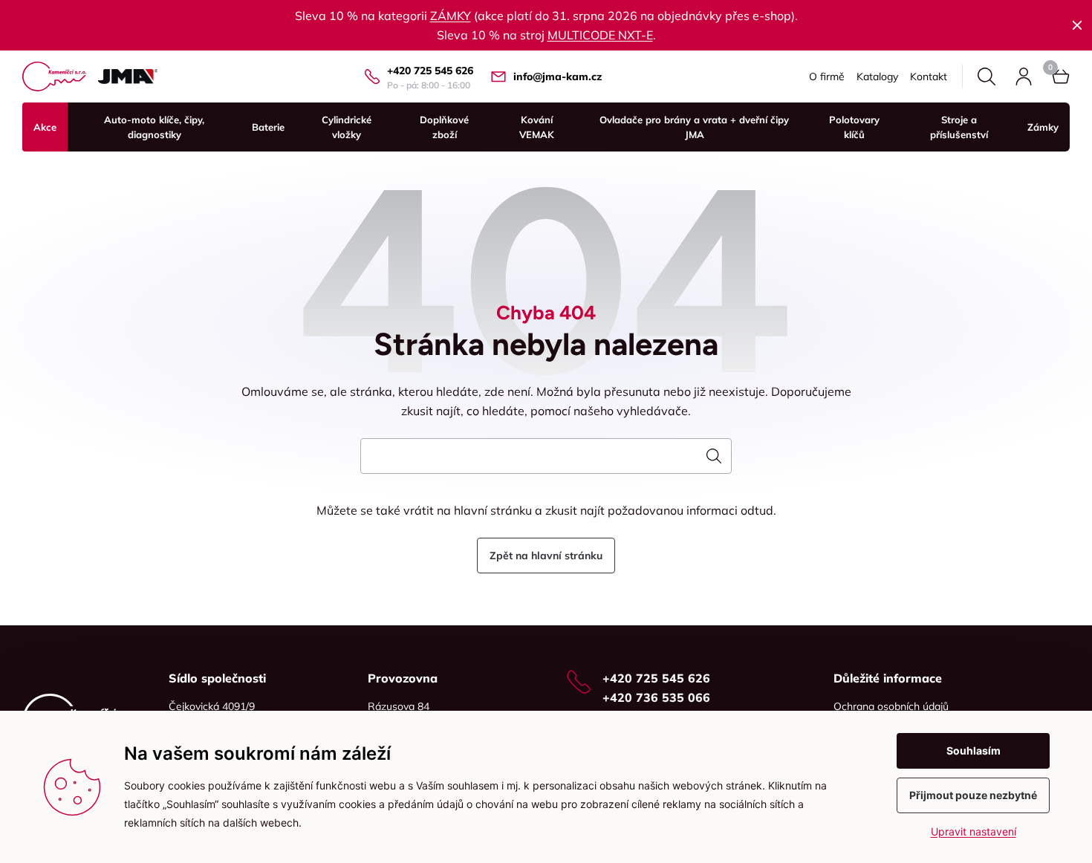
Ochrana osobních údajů (891, 706)
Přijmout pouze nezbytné (973, 795)
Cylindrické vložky (346, 127)
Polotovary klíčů (854, 127)
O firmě (827, 76)
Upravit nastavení (973, 831)
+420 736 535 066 (656, 697)
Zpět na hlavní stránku (546, 555)
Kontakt (928, 76)
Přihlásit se (1023, 76)
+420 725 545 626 (430, 70)
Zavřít (1077, 25)
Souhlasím (973, 750)
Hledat (986, 76)
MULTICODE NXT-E (600, 34)
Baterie (268, 127)
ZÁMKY (450, 15)
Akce (44, 127)
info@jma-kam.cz (557, 76)
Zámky (1043, 127)
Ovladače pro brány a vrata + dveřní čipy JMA (694, 127)
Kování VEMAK (536, 127)
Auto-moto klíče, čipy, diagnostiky (154, 127)
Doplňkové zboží (444, 127)
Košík (1060, 76)
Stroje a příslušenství (959, 127)
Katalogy (877, 76)
